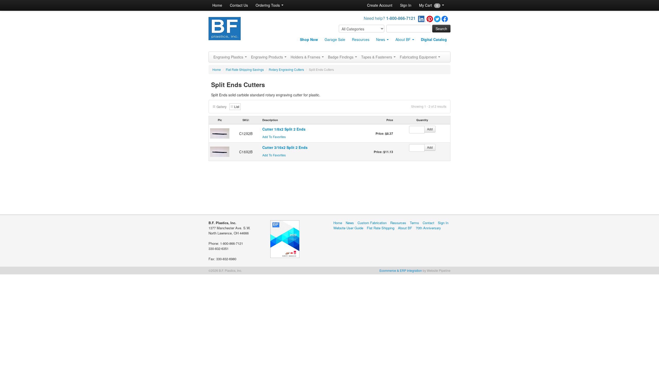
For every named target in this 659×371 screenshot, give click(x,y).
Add (430, 129)
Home (217, 5)
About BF (403, 39)
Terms (414, 222)
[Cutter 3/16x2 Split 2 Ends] (219, 151)
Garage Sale (335, 39)
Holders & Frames (306, 57)
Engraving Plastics (228, 57)
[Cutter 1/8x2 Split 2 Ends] (219, 133)
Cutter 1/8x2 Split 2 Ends (284, 129)
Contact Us (239, 5)
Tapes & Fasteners (377, 57)
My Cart (428, 5)
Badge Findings (341, 57)
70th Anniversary (428, 227)
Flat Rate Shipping (380, 227)
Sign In (405, 5)
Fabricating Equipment (419, 57)
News (381, 39)
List (236, 106)
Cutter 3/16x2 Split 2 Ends (285, 147)
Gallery (221, 106)
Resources (360, 39)
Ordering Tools (268, 5)
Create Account (379, 5)
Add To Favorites (274, 136)
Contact (428, 222)
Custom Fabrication (372, 222)
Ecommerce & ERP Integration (400, 270)
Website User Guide (348, 227)
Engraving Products (267, 57)
